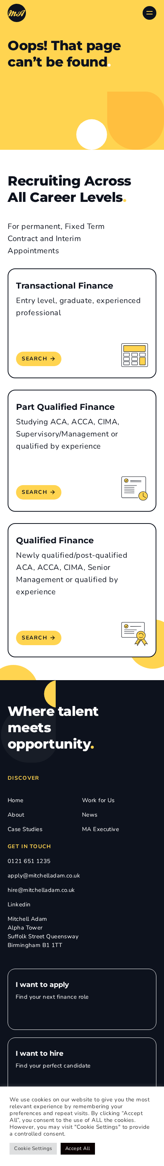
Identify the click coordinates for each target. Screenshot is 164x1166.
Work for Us (98, 800)
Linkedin (19, 904)
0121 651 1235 (29, 861)
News (90, 815)
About (16, 815)
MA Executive (100, 829)
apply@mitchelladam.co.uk (44, 875)
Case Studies (25, 829)
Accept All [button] (77, 1148)
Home (16, 800)
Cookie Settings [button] (33, 1148)
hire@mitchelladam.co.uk (41, 890)
